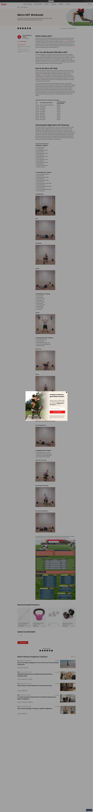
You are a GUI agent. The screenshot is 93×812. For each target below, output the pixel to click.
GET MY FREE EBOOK (57, 412)
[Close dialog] (66, 392)
